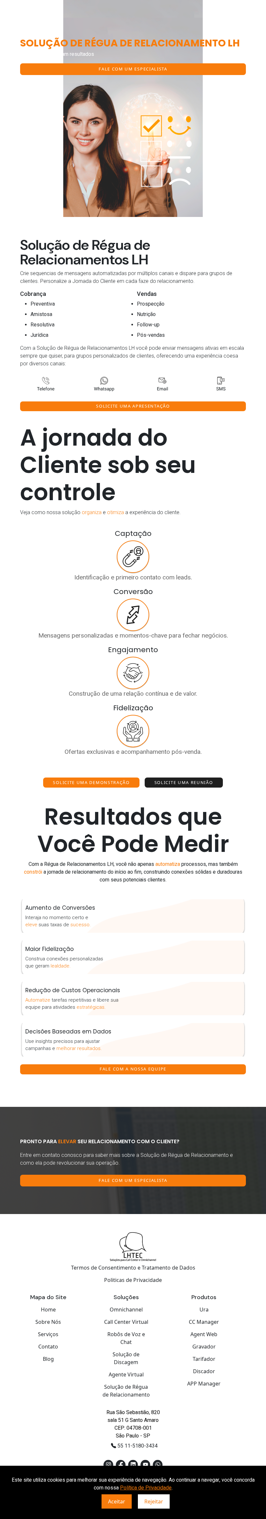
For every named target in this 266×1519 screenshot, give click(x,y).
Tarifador (204, 1358)
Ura (204, 1309)
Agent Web (203, 1334)
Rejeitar (153, 1501)
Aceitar (116, 1501)
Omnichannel (126, 1309)
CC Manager (204, 1321)
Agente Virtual (126, 1374)
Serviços (48, 1334)
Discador (204, 1371)
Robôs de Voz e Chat (126, 1338)
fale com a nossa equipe (133, 1069)
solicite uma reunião (183, 782)
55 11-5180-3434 (137, 1446)
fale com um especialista (133, 69)
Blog (48, 1358)
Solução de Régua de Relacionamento (126, 1390)
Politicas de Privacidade (133, 1280)
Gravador (204, 1346)
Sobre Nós (48, 1321)
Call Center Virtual (126, 1321)
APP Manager (204, 1383)
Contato (48, 1346)
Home (48, 1309)
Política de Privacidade (146, 1488)
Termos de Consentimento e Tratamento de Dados (133, 1267)
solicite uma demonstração (91, 782)
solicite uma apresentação (133, 406)
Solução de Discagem (126, 1358)
